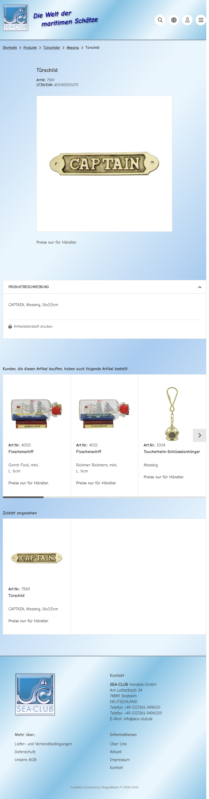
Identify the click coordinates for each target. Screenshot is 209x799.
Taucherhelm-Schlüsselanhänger (172, 452)
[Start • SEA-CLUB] (16, 18)
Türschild (16, 595)
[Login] (187, 19)
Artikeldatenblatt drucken (33, 326)
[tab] (23, 500)
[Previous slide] (9, 435)
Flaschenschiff (20, 452)
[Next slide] (199, 435)
